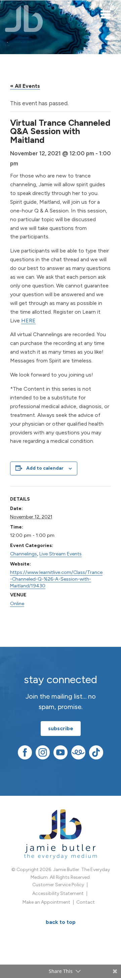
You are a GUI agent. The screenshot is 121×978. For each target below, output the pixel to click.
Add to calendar (45, 468)
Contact (85, 902)
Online (17, 603)
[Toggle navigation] (106, 14)
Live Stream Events (60, 554)
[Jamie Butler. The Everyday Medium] (24, 18)
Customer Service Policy (58, 885)
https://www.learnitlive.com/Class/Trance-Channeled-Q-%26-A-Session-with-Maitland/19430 (56, 579)
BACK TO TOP (61, 922)
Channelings (23, 554)
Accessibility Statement (58, 893)
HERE (28, 320)
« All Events (25, 86)
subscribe (60, 728)
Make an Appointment (46, 902)
